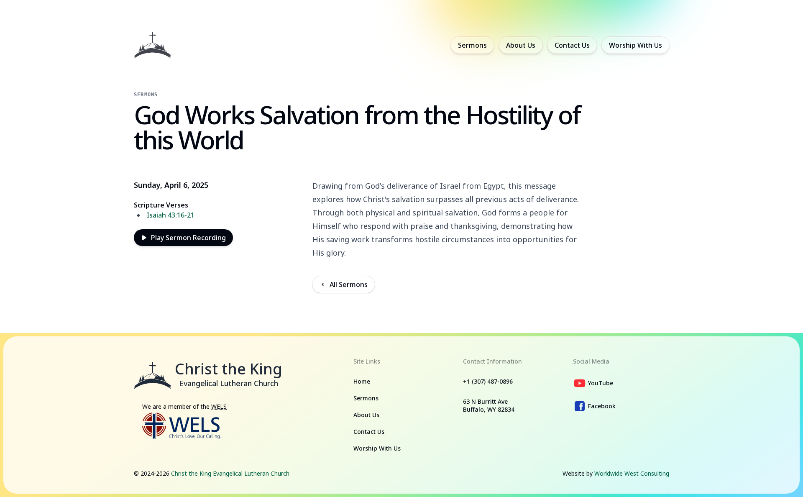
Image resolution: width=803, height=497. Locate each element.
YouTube (600, 383)
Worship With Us (635, 45)
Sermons (472, 45)
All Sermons (349, 284)
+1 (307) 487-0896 (488, 381)
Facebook (602, 406)
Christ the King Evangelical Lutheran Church (230, 473)
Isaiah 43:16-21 (170, 215)
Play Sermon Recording (188, 237)
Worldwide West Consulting (631, 473)
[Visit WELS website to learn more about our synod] (181, 425)
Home (361, 381)
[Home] (152, 45)
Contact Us (572, 45)
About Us (520, 45)
